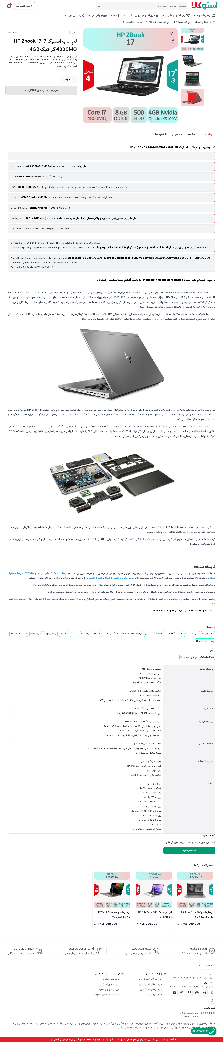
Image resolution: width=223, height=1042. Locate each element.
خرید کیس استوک (111, 979)
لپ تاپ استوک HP (182, 22)
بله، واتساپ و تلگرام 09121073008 (188, 1014)
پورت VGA (86, 634)
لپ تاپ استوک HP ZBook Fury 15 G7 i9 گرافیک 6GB (196, 914)
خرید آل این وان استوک (109, 989)
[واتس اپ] (182, 993)
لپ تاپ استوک (204, 15)
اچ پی (73, 32)
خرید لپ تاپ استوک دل (151, 989)
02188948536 (208, 1013)
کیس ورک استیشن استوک (107, 994)
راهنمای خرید (74, 15)
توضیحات (207, 134)
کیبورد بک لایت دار (18, 634)
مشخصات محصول (184, 134)
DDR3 (97, 634)
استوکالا (47, 599)
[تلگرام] (204, 993)
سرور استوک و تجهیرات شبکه (141, 15)
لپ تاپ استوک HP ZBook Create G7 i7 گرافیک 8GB (113, 914)
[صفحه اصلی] (214, 22)
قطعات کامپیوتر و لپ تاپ (104, 15)
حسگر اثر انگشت (111, 634)
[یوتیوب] (174, 993)
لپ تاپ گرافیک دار (173, 634)
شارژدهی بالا (208, 634)
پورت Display (50, 634)
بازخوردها (161, 134)
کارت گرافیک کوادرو (153, 634)
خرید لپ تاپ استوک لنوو (150, 984)
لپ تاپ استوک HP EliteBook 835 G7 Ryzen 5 (155, 914)
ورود (27, 6)
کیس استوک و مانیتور (176, 15)
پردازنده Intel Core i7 (132, 634)
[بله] (212, 993)
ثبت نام (20, 6)
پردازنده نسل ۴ (192, 634)
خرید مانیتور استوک (111, 984)
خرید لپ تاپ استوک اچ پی (150, 979)
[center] (99, 6)
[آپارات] (212, 1000)
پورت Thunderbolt (205, 641)
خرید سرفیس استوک (152, 994)
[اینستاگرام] (197, 993)
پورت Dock (35, 634)
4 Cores (64, 634)
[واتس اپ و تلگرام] (189, 993)
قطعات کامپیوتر (94, 578)
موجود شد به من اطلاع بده (41, 90)
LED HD (74, 634)
